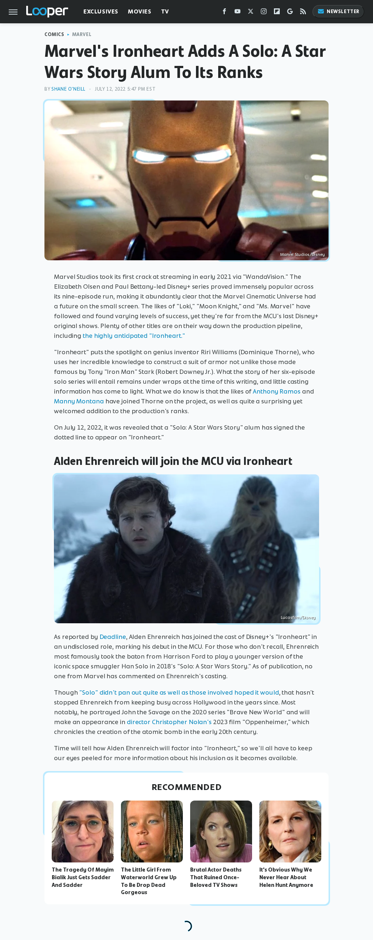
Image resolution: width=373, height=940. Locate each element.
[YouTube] (237, 13)
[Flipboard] (276, 13)
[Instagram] (263, 13)
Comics (54, 34)
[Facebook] (224, 13)
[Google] (290, 13)
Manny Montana (79, 401)
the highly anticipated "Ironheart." (134, 335)
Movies (140, 11)
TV (165, 11)
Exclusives (100, 11)
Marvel (82, 34)
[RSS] (303, 13)
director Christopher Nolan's (169, 722)
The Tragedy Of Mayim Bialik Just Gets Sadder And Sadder (83, 877)
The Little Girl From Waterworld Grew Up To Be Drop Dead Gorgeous (149, 881)
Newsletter (343, 11)
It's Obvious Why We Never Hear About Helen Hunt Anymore (286, 877)
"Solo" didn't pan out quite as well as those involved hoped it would (179, 692)
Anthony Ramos (277, 391)
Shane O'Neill (68, 89)
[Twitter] (250, 13)
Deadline (112, 636)
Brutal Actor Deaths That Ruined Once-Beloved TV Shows (216, 877)
